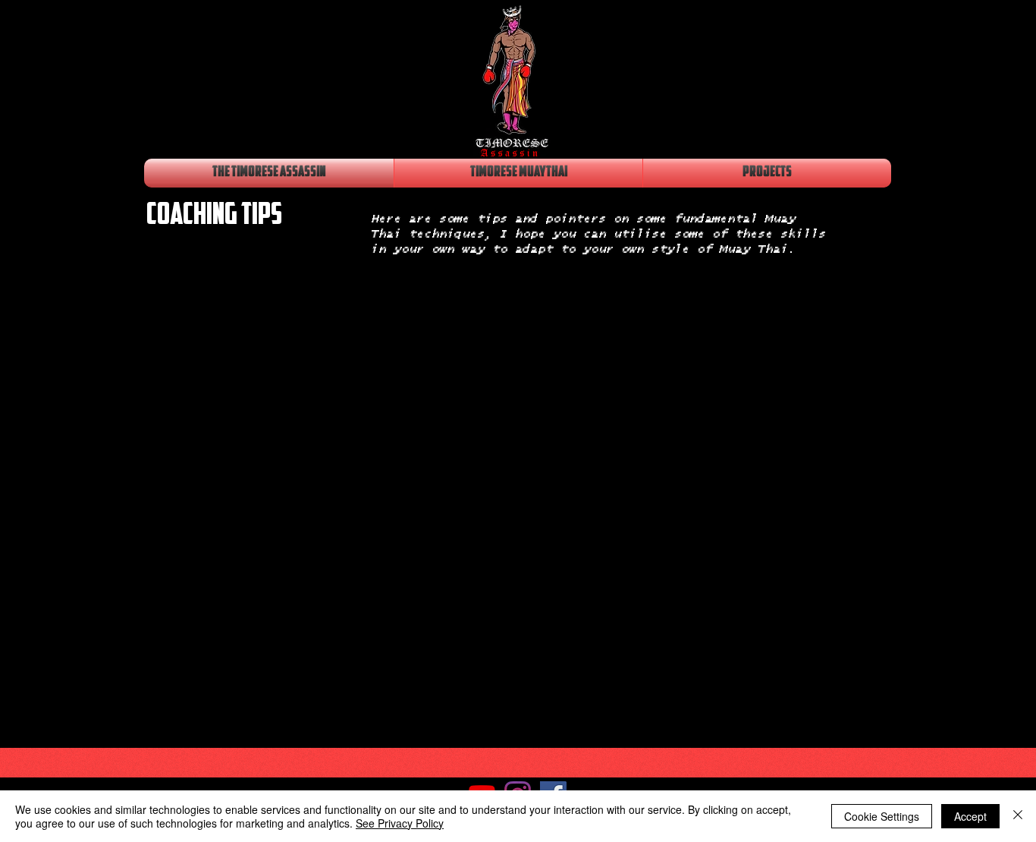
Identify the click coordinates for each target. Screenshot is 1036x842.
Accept (970, 816)
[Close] (1018, 816)
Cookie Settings (881, 816)
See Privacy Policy (400, 823)
